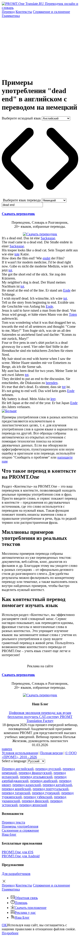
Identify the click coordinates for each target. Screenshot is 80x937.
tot (10, 270)
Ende (66, 290)
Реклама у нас (25, 912)
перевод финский (35, 801)
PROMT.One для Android (21, 856)
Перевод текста (13, 822)
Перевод (8, 12)
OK (4, 925)
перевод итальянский (36, 777)
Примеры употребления (20, 826)
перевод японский (33, 805)
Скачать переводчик (18, 214)
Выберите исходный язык (21, 118)
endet (46, 258)
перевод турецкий (46, 793)
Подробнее (10, 933)
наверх (7, 749)
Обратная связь (26, 898)
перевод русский (48, 769)
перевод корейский (16, 789)
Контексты (24, 12)
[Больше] (9, 411)
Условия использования (20, 753)
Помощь (21, 903)
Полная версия (51, 753)
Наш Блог (22, 917)
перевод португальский (50, 789)
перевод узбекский (38, 797)
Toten (73, 314)
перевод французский (35, 773)
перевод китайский (57, 785)
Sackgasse (48, 238)
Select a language (14, 761)
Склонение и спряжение (20, 830)
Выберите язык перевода (22, 200)
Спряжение (51, 12)
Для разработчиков (16, 874)
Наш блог (9, 834)
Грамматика (11, 16)
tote (17, 254)
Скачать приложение (30, 908)
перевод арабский (43, 781)
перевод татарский (16, 793)
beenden (52, 383)
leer (52, 399)
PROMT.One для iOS (17, 852)
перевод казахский (26, 785)
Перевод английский (18, 769)
